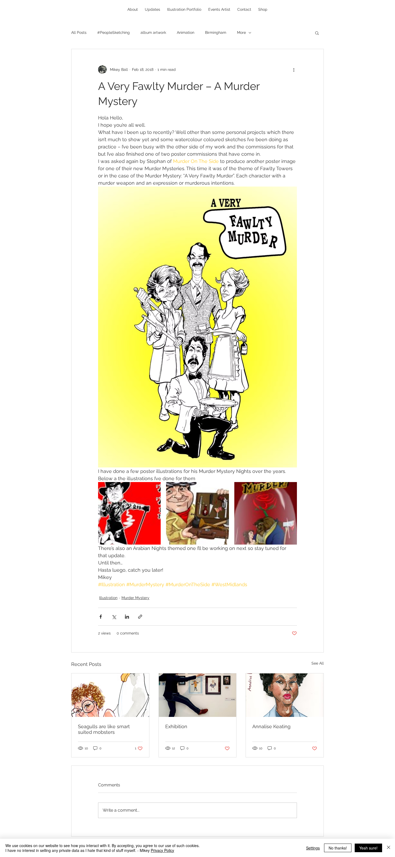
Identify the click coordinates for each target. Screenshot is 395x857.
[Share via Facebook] (100, 616)
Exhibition (176, 726)
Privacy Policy (162, 850)
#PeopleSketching (113, 32)
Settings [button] (313, 848)
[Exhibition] (197, 695)
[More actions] (293, 69)
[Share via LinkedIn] (127, 616)
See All (317, 663)
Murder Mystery (135, 598)
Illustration (108, 598)
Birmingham (215, 32)
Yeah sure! (368, 848)
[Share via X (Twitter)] (113, 616)
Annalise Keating (271, 726)
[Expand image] (129, 513)
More (241, 32)
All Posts (79, 32)
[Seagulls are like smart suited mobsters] (110, 695)
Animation (185, 32)
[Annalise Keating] (285, 695)
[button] (316, 33)
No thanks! (338, 848)
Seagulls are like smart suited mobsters (104, 729)
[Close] (388, 848)
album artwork (153, 32)
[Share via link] (140, 616)
